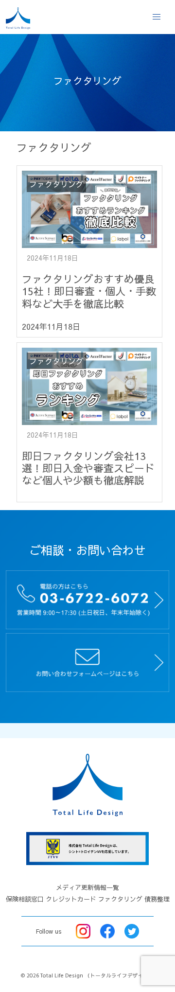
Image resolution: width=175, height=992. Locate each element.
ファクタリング (120, 899)
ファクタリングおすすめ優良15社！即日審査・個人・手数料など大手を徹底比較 (89, 291)
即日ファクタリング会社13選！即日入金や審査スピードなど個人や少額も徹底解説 (88, 468)
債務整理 (157, 899)
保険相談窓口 (25, 899)
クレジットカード (71, 899)
